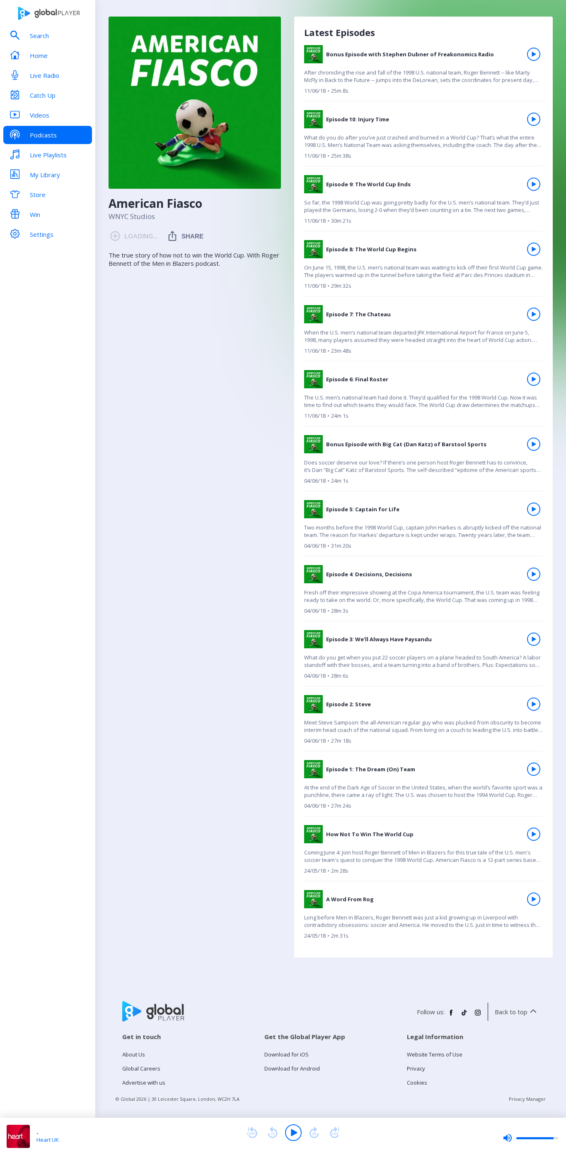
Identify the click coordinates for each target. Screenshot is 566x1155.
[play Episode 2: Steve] (533, 704)
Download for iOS (286, 1054)
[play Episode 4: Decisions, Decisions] (533, 574)
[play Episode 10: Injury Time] (533, 119)
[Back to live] (335, 1132)
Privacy (416, 1068)
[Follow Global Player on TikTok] (464, 1016)
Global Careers (141, 1068)
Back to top (511, 1012)
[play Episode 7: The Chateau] (533, 314)
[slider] (530, 1138)
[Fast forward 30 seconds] (314, 1132)
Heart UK (47, 1139)
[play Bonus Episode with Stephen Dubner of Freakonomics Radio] (533, 54)
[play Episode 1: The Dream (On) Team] (533, 769)
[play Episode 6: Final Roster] (533, 379)
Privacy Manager (527, 1099)
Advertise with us (143, 1082)
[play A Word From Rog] (533, 899)
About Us (133, 1054)
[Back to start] (252, 1132)
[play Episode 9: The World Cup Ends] (533, 184)
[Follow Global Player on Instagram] (478, 1016)
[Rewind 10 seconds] (272, 1132)
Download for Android (292, 1068)
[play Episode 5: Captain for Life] (533, 509)
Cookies (417, 1082)
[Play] (293, 1132)
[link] (423, 73)
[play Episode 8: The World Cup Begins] (533, 249)
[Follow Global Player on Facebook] (451, 1016)
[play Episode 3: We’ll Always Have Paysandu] (533, 639)
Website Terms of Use (434, 1054)
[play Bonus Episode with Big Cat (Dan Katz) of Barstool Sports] (533, 444)
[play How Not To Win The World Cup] (533, 834)
